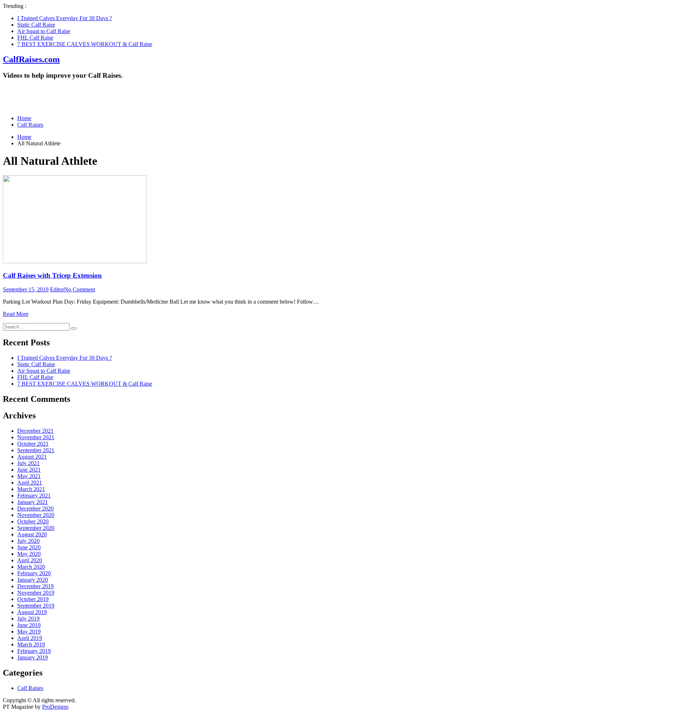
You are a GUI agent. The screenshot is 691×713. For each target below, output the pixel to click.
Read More (15, 314)
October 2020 (33, 521)
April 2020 (29, 560)
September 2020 (35, 528)
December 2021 (35, 431)
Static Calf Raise (36, 25)
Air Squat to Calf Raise (43, 31)
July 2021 (28, 463)
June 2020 (29, 547)
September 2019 (35, 606)
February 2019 (34, 651)
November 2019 (35, 593)
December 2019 (35, 586)
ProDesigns (55, 707)
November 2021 (35, 437)
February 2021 (34, 495)
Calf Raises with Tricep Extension (52, 275)
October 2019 (33, 599)
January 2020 (32, 580)
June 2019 (29, 625)
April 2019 (29, 638)
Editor (57, 289)
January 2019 (32, 657)
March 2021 (31, 489)
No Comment (79, 289)
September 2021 (35, 450)
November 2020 (35, 515)
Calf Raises (30, 125)
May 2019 (29, 631)
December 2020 (35, 508)
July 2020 (28, 541)
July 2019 (28, 619)
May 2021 (29, 476)
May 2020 (29, 554)
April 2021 (29, 483)
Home (24, 118)
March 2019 (31, 644)
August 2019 (32, 612)
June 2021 (29, 470)
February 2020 (34, 573)
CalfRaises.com (31, 59)
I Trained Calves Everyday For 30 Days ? (64, 18)
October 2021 (33, 444)
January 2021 (32, 502)
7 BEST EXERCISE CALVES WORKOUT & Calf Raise (84, 44)
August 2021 (32, 457)
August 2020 (32, 534)
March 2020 (31, 567)
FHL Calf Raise (35, 38)
